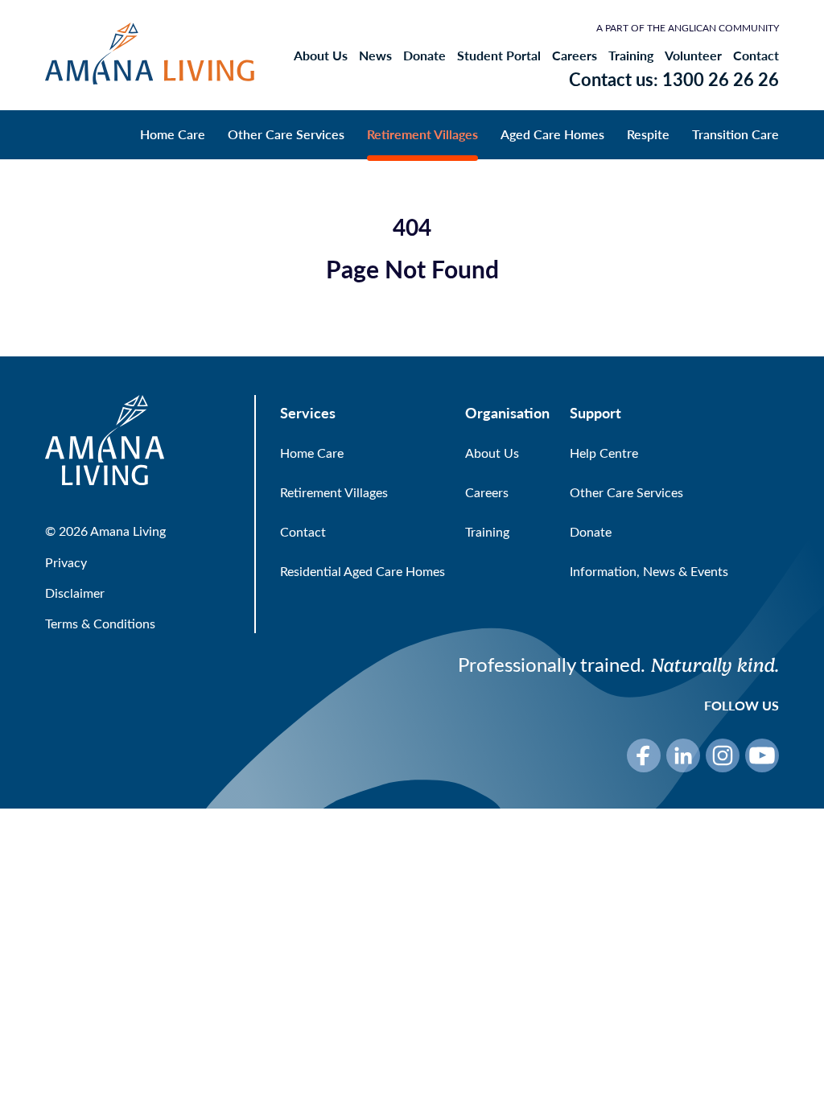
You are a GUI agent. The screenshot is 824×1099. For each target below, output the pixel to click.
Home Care (172, 134)
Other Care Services (286, 134)
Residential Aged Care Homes (362, 570)
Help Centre (604, 452)
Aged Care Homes (552, 134)
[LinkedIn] (683, 755)
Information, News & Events (649, 570)
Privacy (66, 562)
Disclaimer (75, 592)
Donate (424, 55)
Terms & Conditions (100, 623)
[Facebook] (644, 755)
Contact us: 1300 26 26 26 (674, 79)
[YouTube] (762, 755)
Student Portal (499, 55)
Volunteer (693, 55)
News (375, 55)
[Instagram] (723, 755)
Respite (648, 134)
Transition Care (735, 134)
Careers (574, 55)
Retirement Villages (422, 134)
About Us (321, 55)
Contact (756, 55)
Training (630, 55)
